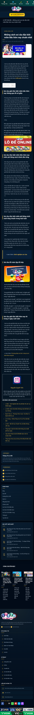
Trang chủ (4, 2)
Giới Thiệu (5, 635)
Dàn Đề (4, 493)
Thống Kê (5, 515)
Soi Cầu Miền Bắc (6, 671)
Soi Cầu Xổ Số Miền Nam (8, 509)
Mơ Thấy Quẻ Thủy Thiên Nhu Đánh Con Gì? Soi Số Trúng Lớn (18, 529)
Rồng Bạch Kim (6, 501)
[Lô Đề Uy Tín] (9, 616)
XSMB (27, 2)
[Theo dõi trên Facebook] (2, 703)
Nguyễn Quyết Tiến (18, 41)
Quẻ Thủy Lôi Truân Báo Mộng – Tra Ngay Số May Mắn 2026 (18, 542)
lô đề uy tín (18, 78)
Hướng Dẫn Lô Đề (8, 31)
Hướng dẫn (13, 2)
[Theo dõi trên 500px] (19, 703)
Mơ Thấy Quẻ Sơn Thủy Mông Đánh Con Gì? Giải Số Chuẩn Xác (19, 535)
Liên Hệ (4, 652)
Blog (4, 491)
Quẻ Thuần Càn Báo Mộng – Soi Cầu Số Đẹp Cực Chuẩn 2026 (18, 554)
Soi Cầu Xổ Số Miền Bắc (8, 507)
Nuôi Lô (4, 499)
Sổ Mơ (4, 665)
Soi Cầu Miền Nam (7, 675)
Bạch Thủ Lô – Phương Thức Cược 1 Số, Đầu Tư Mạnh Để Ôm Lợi (7, 581)
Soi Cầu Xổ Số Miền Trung (9, 512)
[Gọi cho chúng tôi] (12, 703)
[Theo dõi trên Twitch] (22, 703)
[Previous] (1, 587)
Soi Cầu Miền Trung (7, 678)
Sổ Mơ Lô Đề (5, 504)
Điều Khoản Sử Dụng (7, 642)
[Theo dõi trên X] (5, 703)
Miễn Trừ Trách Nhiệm (8, 645)
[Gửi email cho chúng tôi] (9, 703)
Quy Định (5, 649)
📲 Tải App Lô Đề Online (17, 14)
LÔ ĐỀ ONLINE (7, 20)
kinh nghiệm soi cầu (20, 254)
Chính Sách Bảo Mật (7, 639)
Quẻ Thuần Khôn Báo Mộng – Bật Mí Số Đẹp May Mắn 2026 (18, 548)
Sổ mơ (21, 2)
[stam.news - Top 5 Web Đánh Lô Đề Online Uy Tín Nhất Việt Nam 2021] (17, 8)
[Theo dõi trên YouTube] (15, 703)
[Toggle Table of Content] (12, 85)
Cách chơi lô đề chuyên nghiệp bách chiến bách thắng (18, 580)
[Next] (32, 587)
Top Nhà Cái (5, 518)
